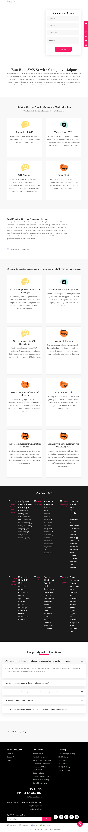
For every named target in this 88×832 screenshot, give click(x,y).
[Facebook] (56, 817)
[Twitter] (61, 817)
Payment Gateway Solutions (42, 776)
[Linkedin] (71, 817)
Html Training (63, 757)
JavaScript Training (64, 770)
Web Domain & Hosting (41, 780)
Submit (63, 49)
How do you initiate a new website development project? (27, 683)
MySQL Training (64, 767)
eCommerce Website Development (39, 768)
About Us (10, 753)
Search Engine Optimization (42, 760)
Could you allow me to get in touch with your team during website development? (36, 709)
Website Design (38, 753)
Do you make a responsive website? (19, 700)
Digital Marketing (39, 773)
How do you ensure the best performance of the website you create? (31, 692)
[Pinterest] (77, 817)
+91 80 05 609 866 (29, 793)
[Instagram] (66, 817)
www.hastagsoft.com (35, 809)
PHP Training (62, 763)
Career (9, 760)
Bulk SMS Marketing (40, 783)
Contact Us (10, 757)
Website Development (40, 757)
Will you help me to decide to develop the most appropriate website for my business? (38, 661)
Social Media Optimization (42, 763)
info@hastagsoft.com (35, 806)
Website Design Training (66, 753)
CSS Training (62, 760)
